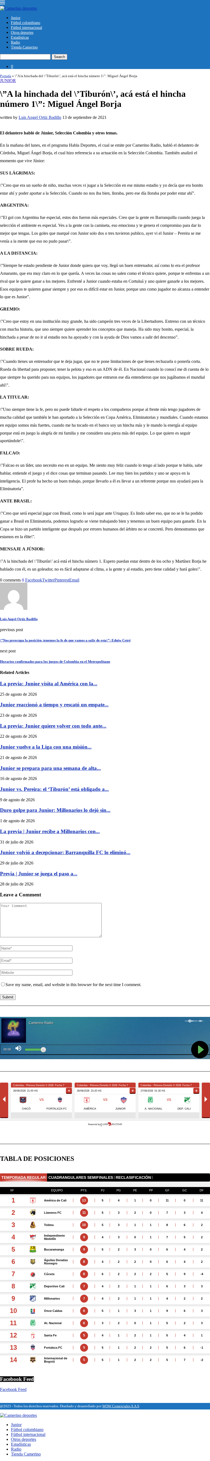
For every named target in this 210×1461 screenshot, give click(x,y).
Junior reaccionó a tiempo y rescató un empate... (54, 704)
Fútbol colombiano (25, 23)
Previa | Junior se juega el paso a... (38, 873)
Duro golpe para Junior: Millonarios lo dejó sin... (55, 810)
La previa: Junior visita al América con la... (48, 683)
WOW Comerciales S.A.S (120, 1406)
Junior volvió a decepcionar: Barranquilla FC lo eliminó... (65, 852)
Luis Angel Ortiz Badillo (40, 117)
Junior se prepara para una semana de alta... (50, 768)
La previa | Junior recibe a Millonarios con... (50, 831)
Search (59, 57)
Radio (15, 42)
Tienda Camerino (24, 47)
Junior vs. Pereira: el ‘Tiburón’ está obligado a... (54, 789)
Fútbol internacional (26, 28)
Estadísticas (20, 37)
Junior (16, 18)
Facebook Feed (13, 1389)
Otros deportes (22, 33)
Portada (5, 76)
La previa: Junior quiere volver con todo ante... (53, 726)
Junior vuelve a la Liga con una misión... (46, 747)
